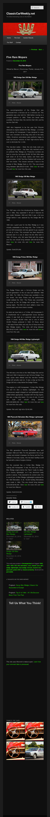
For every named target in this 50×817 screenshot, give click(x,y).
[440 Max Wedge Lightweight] (31, 526)
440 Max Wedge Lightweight (30, 533)
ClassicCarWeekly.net (20, 13)
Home (9, 38)
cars (29, 565)
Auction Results (28, 38)
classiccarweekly (28, 570)
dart (41, 565)
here (36, 166)
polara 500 (16, 570)
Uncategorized (27, 563)
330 (15, 565)
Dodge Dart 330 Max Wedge (12, 533)
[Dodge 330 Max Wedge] (14, 545)
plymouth (9, 570)
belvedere (24, 565)
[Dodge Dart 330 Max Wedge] (14, 526)
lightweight (14, 568)
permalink (9, 572)
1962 (41, 563)
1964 (12, 565)
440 (18, 565)
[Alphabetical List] (15, 731)
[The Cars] (15, 751)
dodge (8, 568)
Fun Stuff (10, 42)
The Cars (17, 38)
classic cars (36, 565)
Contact (18, 42)
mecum (29, 568)
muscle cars (37, 568)
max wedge (23, 568)
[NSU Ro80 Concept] (34, 751)
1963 (8, 565)
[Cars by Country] (34, 731)
